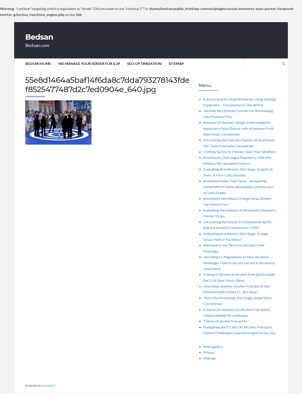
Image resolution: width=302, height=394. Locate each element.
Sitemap (176, 63)
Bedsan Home (38, 63)
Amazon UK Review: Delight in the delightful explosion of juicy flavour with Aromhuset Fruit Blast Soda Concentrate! (238, 128)
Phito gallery (212, 346)
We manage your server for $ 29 (89, 63)
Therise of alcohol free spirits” (226, 321)
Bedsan (39, 37)
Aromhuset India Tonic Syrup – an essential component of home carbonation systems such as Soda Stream (238, 187)
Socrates (48, 385)
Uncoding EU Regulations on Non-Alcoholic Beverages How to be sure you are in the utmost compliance (239, 263)
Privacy (209, 352)
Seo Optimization (144, 63)
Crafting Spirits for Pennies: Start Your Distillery (239, 151)
